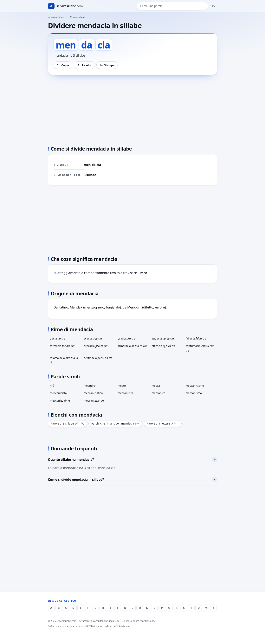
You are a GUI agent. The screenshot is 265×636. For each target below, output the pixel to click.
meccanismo (193, 393)
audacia (163, 338)
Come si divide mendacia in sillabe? (76, 479)
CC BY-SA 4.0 (122, 626)
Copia (65, 65)
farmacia (62, 346)
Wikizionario (95, 626)
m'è (52, 385)
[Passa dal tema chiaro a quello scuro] (213, 6)
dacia (57, 338)
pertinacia (98, 358)
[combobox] (172, 6)
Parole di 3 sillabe (67, 423)
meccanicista (58, 393)
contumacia (199, 348)
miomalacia (64, 360)
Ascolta (86, 65)
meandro (89, 385)
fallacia (195, 338)
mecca (156, 385)
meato (122, 385)
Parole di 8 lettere (163, 423)
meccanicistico (93, 393)
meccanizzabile (60, 400)
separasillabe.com (58, 17)
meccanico (158, 393)
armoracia (132, 346)
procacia (95, 346)
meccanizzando (94, 400)
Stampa (109, 65)
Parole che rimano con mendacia (115, 423)
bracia (126, 338)
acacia (93, 338)
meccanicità (125, 393)
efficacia (163, 346)
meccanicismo (194, 385)
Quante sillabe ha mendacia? (71, 459)
